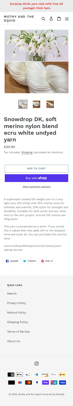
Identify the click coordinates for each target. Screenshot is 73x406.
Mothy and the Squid (19, 18)
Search (12, 293)
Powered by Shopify (53, 394)
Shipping (26, 152)
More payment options (36, 186)
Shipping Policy (17, 322)
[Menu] (67, 18)
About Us (13, 341)
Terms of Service (18, 331)
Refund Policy (16, 312)
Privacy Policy (16, 303)
